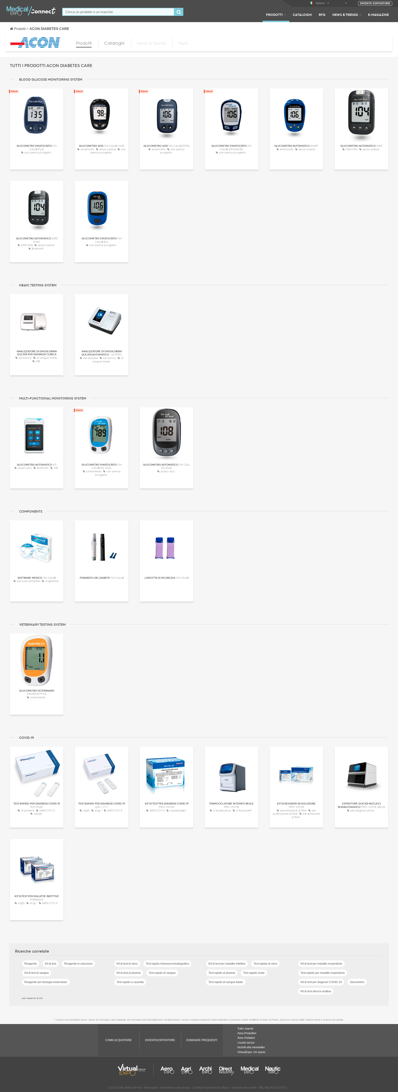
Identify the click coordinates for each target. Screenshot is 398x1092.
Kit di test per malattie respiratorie (321, 963)
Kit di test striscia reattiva (316, 991)
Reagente (30, 963)
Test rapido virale (254, 973)
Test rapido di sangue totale (225, 982)
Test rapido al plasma (221, 973)
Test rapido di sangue (162, 973)
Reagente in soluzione (78, 963)
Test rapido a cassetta (130, 982)
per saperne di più (32, 998)
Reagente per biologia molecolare (45, 982)
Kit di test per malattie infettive (227, 963)
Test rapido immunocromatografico (167, 963)
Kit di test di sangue (36, 973)
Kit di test (50, 963)
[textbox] (118, 12)
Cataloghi (302, 14)
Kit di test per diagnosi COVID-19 (321, 982)
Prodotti (274, 14)
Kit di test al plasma (129, 973)
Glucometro (357, 982)
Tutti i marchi (245, 1028)
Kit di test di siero (127, 963)
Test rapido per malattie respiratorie (323, 973)
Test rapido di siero (265, 963)
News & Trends (345, 14)
